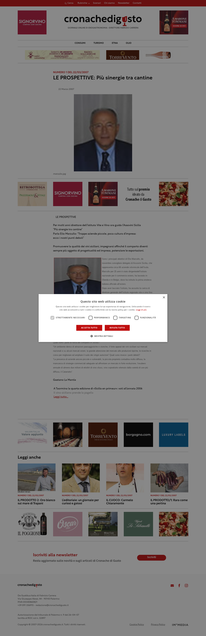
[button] (103, 336)
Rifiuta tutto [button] (117, 327)
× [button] (164, 297)
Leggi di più (141, 310)
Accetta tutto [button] (89, 327)
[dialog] (103, 318)
